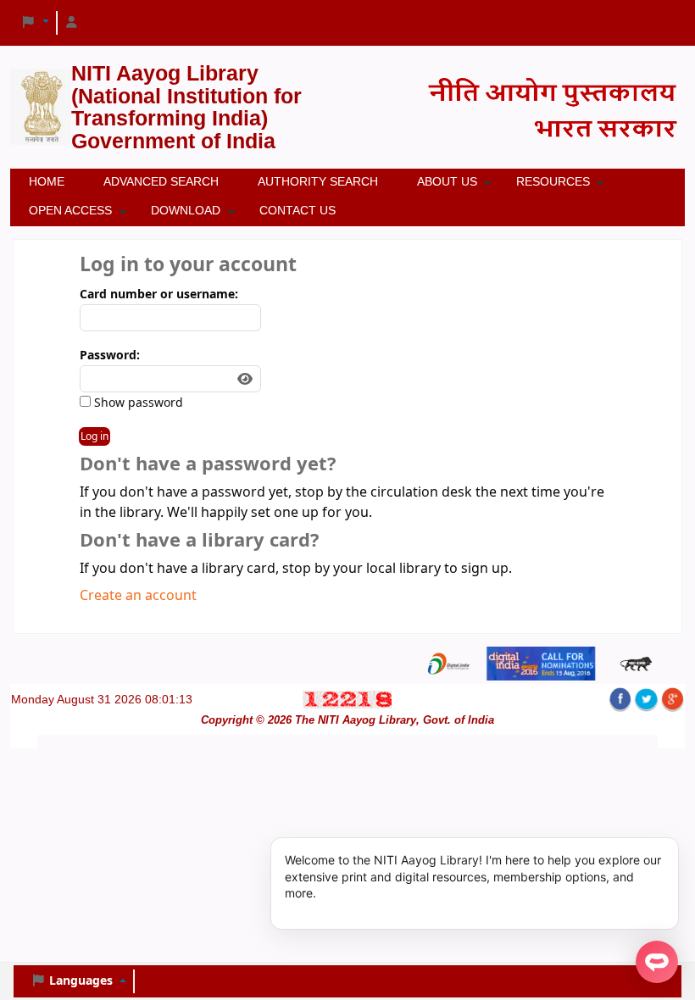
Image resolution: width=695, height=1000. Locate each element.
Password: (110, 355)
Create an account (138, 596)
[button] (35, 23)
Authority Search (318, 181)
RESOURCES (553, 181)
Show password (137, 403)
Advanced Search (161, 181)
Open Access (70, 210)
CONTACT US (297, 210)
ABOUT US (447, 181)
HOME (46, 181)
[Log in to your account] (72, 23)
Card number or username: (159, 294)
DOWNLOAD (185, 210)
